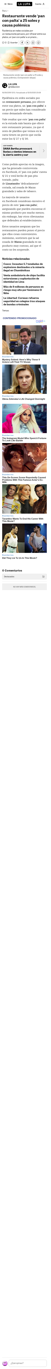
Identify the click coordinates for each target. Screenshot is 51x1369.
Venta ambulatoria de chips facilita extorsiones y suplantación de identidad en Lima (24, 278)
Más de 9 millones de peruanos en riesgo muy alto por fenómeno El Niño (23, 290)
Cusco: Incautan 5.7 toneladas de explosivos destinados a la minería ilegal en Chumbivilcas (23, 267)
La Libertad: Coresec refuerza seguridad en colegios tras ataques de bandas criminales (24, 301)
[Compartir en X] (27, 42)
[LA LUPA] (24, 4)
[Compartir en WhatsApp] (33, 42)
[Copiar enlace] (38, 42)
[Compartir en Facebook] (22, 42)
